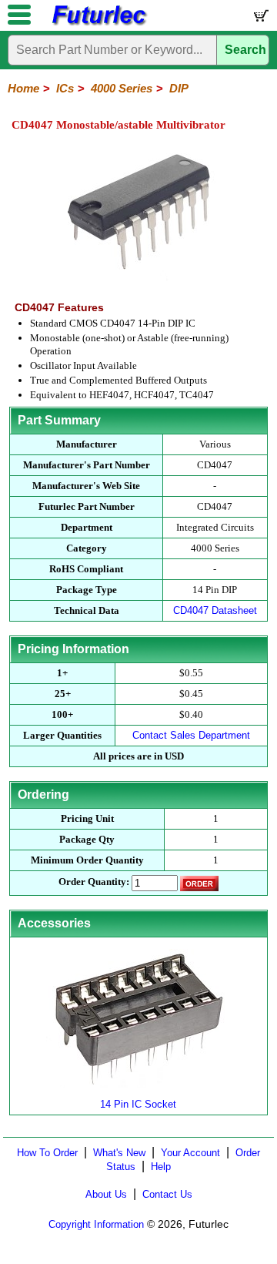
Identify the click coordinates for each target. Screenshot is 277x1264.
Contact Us (167, 1194)
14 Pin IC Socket (138, 1104)
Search (245, 49)
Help (161, 1166)
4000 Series (121, 88)
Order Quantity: (93, 881)
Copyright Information (96, 1224)
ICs (65, 88)
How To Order (47, 1152)
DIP (179, 88)
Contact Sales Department (191, 735)
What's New (119, 1152)
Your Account (190, 1152)
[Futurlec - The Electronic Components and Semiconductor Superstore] (98, 23)
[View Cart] (260, 18)
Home (23, 88)
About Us (106, 1194)
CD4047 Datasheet (215, 610)
